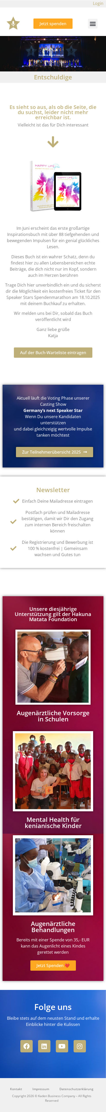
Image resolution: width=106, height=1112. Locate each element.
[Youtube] (62, 1046)
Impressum (40, 1089)
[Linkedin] (44, 1046)
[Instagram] (80, 1046)
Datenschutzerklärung (76, 1089)
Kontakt (16, 1089)
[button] (93, 24)
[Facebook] (26, 1046)
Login (98, 3)
